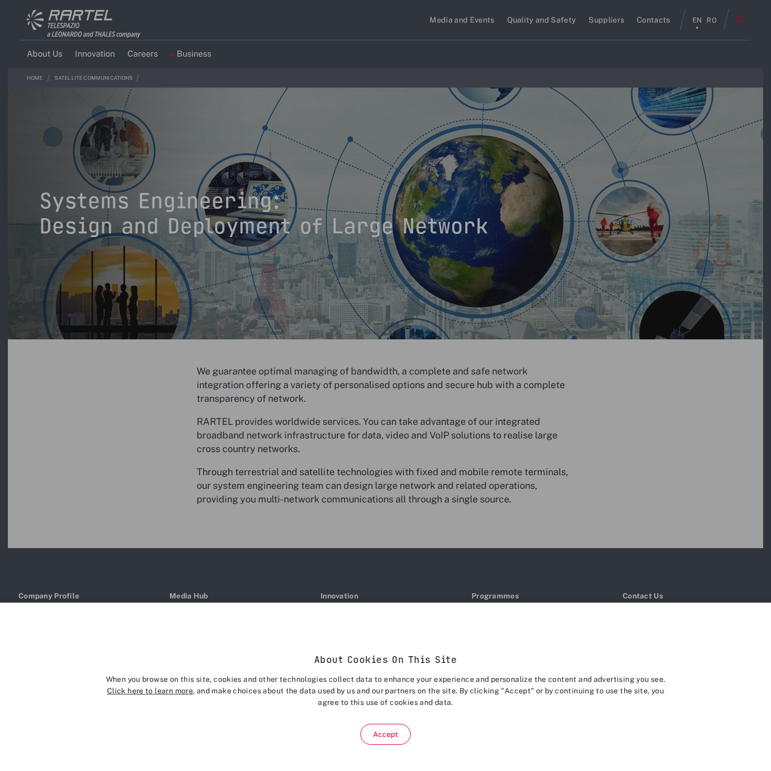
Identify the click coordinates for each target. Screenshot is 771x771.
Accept (386, 734)
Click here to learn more (150, 691)
